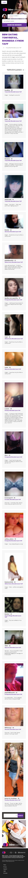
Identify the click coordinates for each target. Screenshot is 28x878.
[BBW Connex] (12, 13)
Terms (4, 865)
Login (4, 2)
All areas (5, 873)
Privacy (5, 867)
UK (3, 48)
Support (5, 869)
